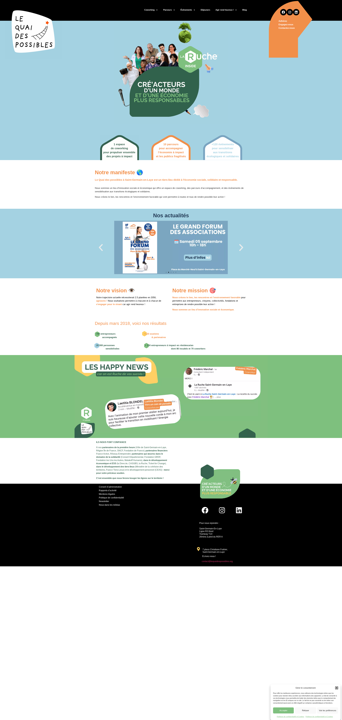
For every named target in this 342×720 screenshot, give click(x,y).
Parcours (167, 10)
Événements (186, 10)
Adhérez (283, 21)
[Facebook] (283, 12)
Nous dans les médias (109, 505)
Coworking (149, 10)
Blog (244, 10)
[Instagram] (290, 12)
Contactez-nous (287, 28)
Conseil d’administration (110, 487)
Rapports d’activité (107, 490)
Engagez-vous (286, 24)
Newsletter (104, 501)
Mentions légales (107, 494)
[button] (336, 688)
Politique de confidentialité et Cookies (290, 716)
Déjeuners (205, 10)
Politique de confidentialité (111, 498)
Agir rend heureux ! (224, 10)
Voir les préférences (327, 710)
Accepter (283, 710)
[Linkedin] (296, 12)
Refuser (305, 710)
